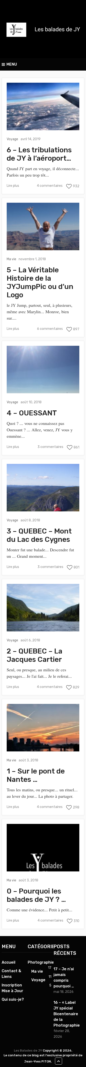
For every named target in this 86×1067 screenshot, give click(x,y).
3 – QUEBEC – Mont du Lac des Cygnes (39, 535)
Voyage (12, 139)
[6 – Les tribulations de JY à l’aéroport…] (43, 106)
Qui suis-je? (13, 999)
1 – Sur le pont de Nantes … (36, 775)
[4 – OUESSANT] (43, 369)
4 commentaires (50, 186)
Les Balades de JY (28, 1050)
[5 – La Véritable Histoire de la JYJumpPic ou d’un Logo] (43, 226)
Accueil (8, 962)
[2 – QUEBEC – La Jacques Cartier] (43, 607)
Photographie (41, 962)
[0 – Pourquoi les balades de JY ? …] (43, 847)
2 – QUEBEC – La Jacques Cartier (34, 655)
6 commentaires (50, 329)
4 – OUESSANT (32, 413)
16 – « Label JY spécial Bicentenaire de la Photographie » (66, 1014)
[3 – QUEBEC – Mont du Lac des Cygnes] (43, 487)
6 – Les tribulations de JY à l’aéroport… (39, 154)
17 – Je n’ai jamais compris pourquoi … (64, 977)
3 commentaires (50, 447)
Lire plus (13, 186)
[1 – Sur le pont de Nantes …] (43, 727)
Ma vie (11, 259)
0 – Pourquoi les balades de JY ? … (36, 895)
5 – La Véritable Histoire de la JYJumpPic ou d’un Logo (40, 282)
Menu (11, 64)
